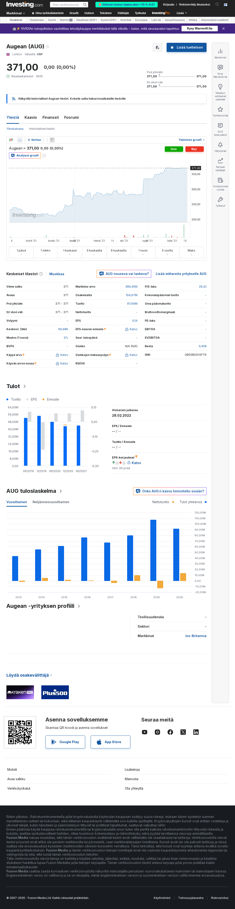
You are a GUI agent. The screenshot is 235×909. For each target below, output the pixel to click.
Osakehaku (37, 20)
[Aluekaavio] (19, 139)
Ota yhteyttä (134, 788)
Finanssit (50, 117)
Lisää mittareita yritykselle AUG (181, 274)
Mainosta (131, 779)
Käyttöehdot (162, 898)
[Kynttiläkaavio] (11, 139)
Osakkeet (16, 20)
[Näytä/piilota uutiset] (52, 139)
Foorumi (71, 117)
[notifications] (217, 4)
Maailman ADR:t (86, 20)
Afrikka (193, 20)
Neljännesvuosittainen (51, 502)
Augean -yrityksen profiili (40, 606)
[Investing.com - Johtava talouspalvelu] (24, 4)
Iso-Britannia (196, 636)
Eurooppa (141, 20)
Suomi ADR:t (108, 20)
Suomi (52, 20)
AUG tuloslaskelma (31, 491)
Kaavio (31, 117)
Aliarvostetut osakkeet (214, 20)
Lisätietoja (132, 769)
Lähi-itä (156, 20)
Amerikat (125, 20)
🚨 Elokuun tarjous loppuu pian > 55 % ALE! (126, 4)
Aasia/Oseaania (175, 20)
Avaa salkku (16, 779)
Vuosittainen (16, 502)
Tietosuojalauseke (191, 898)
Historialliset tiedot (42, 128)
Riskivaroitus (219, 898)
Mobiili (12, 769)
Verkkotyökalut (18, 788)
